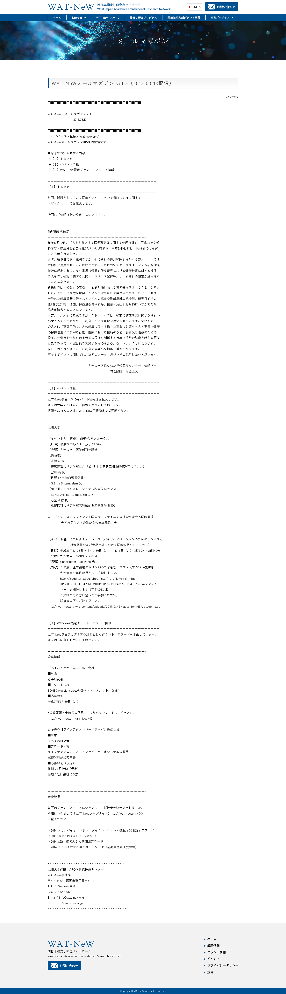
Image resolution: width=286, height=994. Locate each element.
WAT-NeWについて (107, 17)
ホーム (57, 17)
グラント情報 (216, 952)
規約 (210, 972)
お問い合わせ (226, 6)
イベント (213, 958)
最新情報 (213, 945)
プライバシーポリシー (222, 965)
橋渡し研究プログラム (143, 17)
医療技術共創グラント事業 (184, 17)
